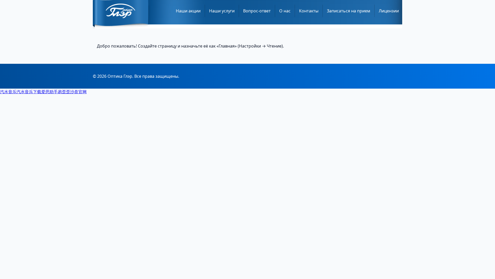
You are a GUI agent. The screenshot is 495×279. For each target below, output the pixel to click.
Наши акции (188, 11)
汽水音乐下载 (28, 92)
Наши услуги (222, 11)
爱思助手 (49, 92)
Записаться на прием (348, 11)
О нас (285, 11)
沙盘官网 (78, 92)
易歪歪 (64, 92)
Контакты (308, 11)
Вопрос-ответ (257, 11)
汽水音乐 (8, 92)
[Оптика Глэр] (120, 11)
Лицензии (389, 11)
